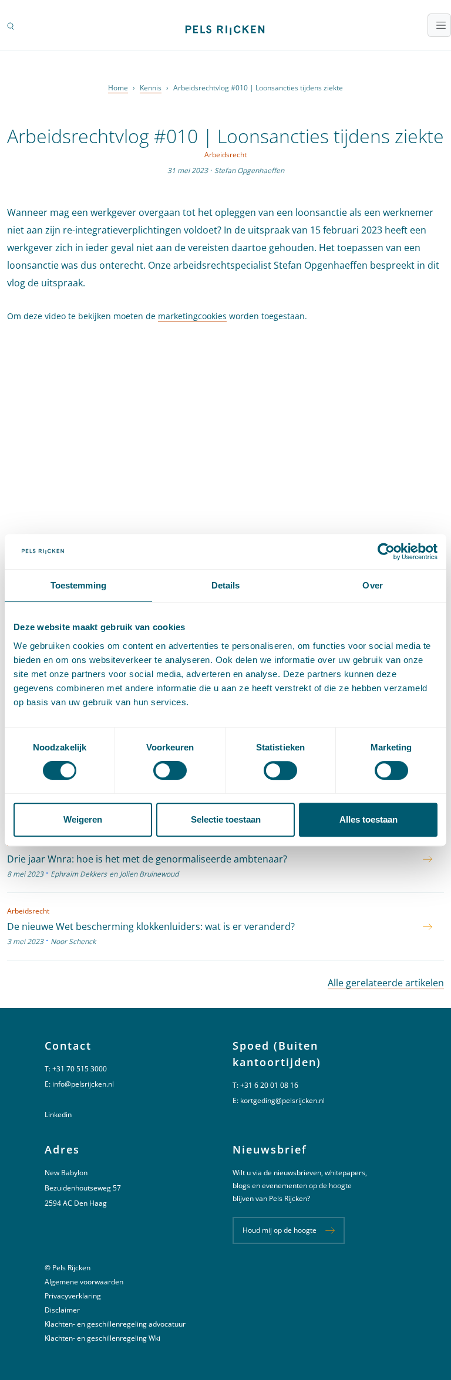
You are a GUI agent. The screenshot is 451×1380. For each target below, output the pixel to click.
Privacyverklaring (73, 1296)
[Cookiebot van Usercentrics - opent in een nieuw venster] (386, 551)
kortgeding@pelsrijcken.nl (282, 1100)
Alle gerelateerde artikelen (386, 982)
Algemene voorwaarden (84, 1282)
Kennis (150, 88)
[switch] (170, 770)
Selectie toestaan (226, 819)
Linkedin (58, 1114)
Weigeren (82, 819)
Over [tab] (372, 585)
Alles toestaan (368, 819)
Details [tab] (225, 585)
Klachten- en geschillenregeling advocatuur (115, 1324)
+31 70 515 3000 (79, 1069)
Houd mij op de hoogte (280, 1230)
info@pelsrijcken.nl (83, 1084)
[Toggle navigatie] (439, 25)
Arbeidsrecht (225, 155)
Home (118, 88)
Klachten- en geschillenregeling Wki (102, 1338)
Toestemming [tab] (78, 585)
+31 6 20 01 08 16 (269, 1085)
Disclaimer (62, 1310)
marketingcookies (192, 316)
